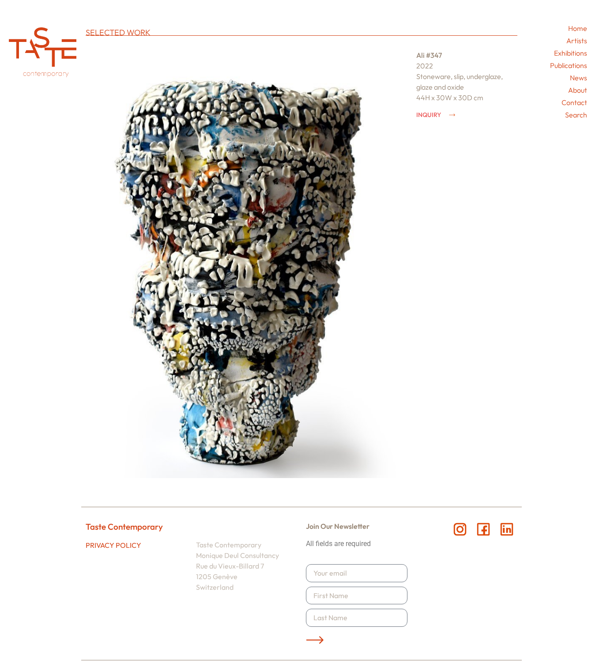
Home (577, 28)
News (578, 77)
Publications (568, 65)
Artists (576, 40)
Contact (574, 102)
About (577, 90)
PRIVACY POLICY (113, 545)
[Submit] (315, 640)
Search (576, 114)
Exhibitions (570, 53)
